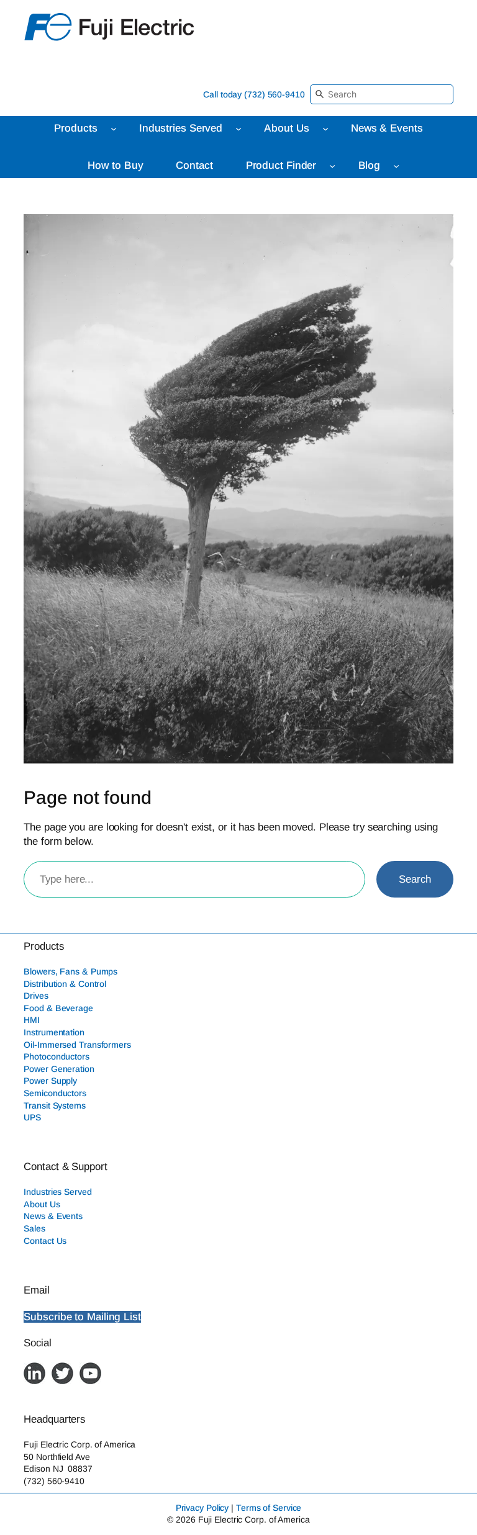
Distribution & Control (65, 984)
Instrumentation (54, 1032)
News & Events (53, 1216)
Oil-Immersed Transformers (77, 1045)
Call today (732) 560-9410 (254, 94)
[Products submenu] (114, 128)
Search (414, 879)
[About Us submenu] (325, 128)
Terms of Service (268, 1508)
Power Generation (59, 1069)
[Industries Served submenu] (238, 128)
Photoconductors (56, 1056)
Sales (34, 1228)
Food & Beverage (58, 1008)
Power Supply (50, 1081)
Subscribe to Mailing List (82, 1317)
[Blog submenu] (396, 166)
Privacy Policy (202, 1508)
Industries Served (57, 1192)
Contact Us (45, 1241)
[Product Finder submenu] (332, 166)
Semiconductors (55, 1093)
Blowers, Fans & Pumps (70, 971)
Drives (36, 996)
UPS (32, 1117)
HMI (32, 1020)
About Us (42, 1204)
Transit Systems (55, 1105)
